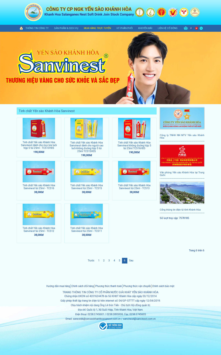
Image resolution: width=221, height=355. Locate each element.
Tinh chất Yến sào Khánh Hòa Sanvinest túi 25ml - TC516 (39, 187)
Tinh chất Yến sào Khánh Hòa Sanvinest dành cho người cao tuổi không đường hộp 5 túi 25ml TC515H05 (86, 147)
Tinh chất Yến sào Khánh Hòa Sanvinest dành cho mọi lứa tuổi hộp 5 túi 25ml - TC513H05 (39, 145)
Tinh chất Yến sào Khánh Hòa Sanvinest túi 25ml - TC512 (39, 230)
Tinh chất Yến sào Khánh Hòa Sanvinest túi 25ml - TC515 (86, 187)
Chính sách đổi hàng (82, 286)
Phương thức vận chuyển (137, 286)
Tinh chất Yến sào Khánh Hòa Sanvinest (47, 111)
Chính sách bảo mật (163, 286)
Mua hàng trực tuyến (97, 28)
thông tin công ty (37, 28)
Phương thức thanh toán (108, 286)
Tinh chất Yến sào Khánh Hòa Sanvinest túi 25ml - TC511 (86, 230)
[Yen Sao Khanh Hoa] (20, 28)
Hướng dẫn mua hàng (58, 286)
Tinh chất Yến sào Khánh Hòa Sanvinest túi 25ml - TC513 (134, 187)
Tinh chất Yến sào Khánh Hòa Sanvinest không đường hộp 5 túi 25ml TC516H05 (134, 145)
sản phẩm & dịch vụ (66, 28)
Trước (91, 260)
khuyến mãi (145, 28)
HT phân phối (125, 28)
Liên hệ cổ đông (167, 28)
